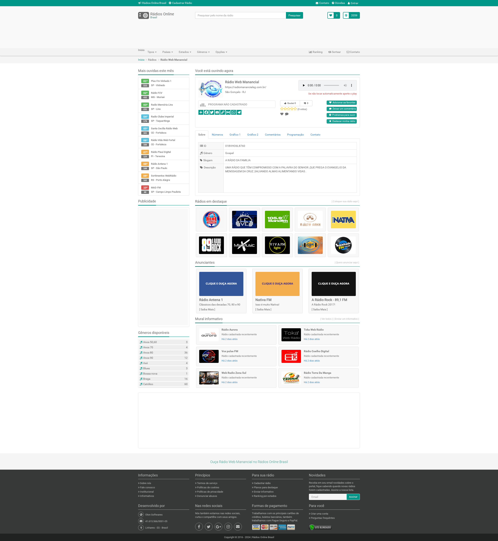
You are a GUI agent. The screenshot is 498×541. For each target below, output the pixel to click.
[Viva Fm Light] (277, 245)
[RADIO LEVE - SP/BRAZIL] (244, 219)
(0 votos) (302, 109)
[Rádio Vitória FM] (310, 245)
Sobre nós (145, 483)
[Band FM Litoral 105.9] (277, 219)
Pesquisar (294, 15)
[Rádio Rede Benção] (211, 219)
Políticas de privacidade (209, 491)
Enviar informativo (263, 491)
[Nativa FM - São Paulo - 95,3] (343, 219)
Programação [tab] (295, 134)
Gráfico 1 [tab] (235, 134)
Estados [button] (184, 51)
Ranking (317, 51)
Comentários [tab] (273, 134)
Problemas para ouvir (343, 115)
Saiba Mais (207, 309)
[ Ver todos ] (326, 319)
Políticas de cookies (207, 487)
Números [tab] (217, 134)
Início (141, 59)
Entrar (354, 3)
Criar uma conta (319, 513)
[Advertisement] (249, 33)
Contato (324, 2)
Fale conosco (147, 487)
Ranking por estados (264, 496)
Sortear (336, 51)
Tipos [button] (151, 51)
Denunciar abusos (206, 496)
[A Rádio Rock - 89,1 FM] (211, 245)
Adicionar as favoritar (343, 102)
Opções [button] (220, 51)
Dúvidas (340, 2)
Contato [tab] (315, 134)
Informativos (146, 496)
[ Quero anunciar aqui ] (347, 262)
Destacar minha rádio (343, 121)
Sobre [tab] (201, 134)
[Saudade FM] (343, 245)
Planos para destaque (265, 487)
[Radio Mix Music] (244, 245)
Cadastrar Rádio (182, 2)
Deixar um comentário (343, 108)
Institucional (146, 491)
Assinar (353, 496)
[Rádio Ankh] (310, 219)
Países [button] (166, 51)
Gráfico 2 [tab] (252, 134)
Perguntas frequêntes (322, 517)
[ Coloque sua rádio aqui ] (345, 201)
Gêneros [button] (202, 51)
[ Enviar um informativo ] (346, 319)
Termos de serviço (206, 483)
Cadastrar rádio (262, 483)
